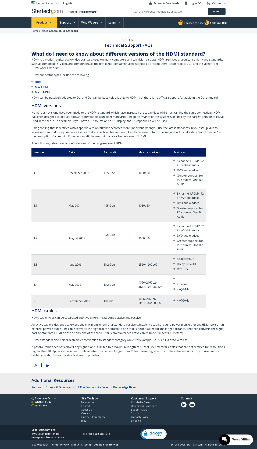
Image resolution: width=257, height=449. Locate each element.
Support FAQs (139, 409)
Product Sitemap (81, 444)
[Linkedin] (184, 404)
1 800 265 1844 (101, 433)
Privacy (64, 444)
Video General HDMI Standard (59, 30)
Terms (54, 444)
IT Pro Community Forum (93, 387)
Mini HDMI (41, 87)
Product (42, 22)
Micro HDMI (42, 92)
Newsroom (87, 402)
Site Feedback (39, 444)
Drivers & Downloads (60, 387)
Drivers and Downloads (144, 406)
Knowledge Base (193, 23)
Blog (83, 420)
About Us (86, 409)
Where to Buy (43, 401)
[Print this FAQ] (47, 365)
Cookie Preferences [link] (106, 444)
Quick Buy (41, 405)
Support (66, 22)
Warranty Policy (139, 417)
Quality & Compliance (93, 417)
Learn (112, 22)
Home (34, 30)
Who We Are (90, 22)
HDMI (38, 82)
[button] (153, 434)
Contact (85, 406)
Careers (85, 413)
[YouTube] (192, 404)
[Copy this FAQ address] (35, 365)
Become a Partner (46, 398)
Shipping (136, 420)
